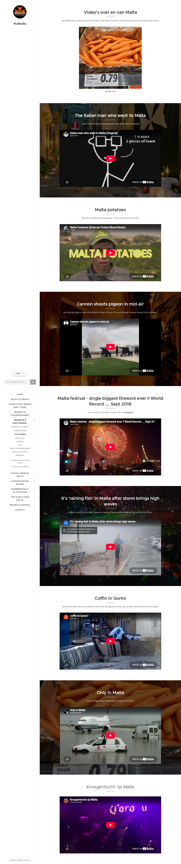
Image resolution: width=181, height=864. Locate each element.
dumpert (128, 412)
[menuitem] (20, 394)
